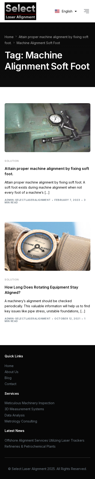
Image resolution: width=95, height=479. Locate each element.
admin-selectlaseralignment (27, 200)
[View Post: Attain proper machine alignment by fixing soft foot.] (47, 127)
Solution (12, 161)
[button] (86, 11)
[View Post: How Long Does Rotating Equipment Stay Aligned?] (47, 246)
